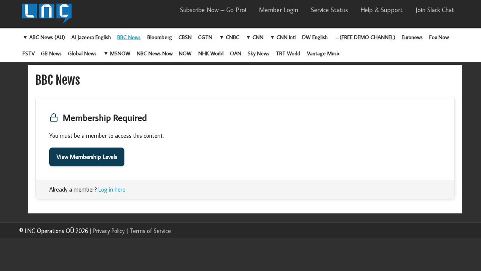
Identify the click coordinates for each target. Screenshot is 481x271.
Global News (82, 53)
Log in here (112, 189)
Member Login (278, 10)
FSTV (29, 53)
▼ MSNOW (116, 53)
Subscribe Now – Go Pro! (213, 10)
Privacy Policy (109, 230)
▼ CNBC (229, 37)
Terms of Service (150, 230)
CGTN (205, 37)
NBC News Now (154, 53)
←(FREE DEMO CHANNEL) (364, 37)
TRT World (288, 53)
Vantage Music (323, 53)
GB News (51, 53)
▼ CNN (254, 37)
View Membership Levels (86, 157)
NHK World (211, 53)
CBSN (185, 37)
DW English (315, 37)
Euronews (412, 37)
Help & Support (381, 10)
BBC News (129, 37)
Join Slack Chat (435, 10)
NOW (185, 53)
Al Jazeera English (91, 37)
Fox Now (439, 37)
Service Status (329, 10)
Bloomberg (159, 37)
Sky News (258, 53)
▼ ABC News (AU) (44, 37)
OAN (235, 53)
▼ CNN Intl (283, 37)
